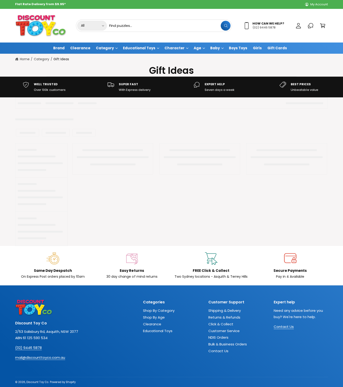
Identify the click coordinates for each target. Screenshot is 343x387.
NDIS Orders (218, 337)
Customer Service (224, 330)
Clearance (152, 324)
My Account (319, 4)
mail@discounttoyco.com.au (40, 357)
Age (197, 48)
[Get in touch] (310, 26)
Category (105, 48)
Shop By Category (159, 310)
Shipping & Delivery (224, 310)
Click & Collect (220, 324)
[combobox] (170, 26)
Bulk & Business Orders (227, 344)
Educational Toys (139, 48)
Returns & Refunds (224, 317)
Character (174, 48)
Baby (215, 48)
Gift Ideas (61, 59)
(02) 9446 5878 (28, 347)
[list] (172, 87)
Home (25, 59)
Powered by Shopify (62, 382)
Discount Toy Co (37, 382)
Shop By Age (154, 317)
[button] (323, 26)
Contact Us (218, 350)
